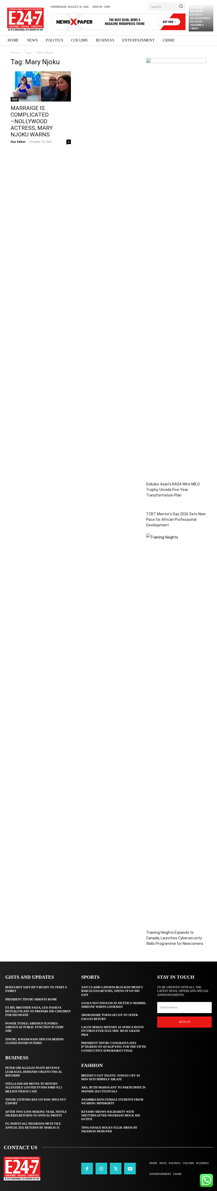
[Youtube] (130, 1168)
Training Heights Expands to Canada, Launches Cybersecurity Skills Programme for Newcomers (174, 938)
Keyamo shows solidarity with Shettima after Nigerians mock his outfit (110, 1115)
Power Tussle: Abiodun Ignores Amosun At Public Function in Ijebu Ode (34, 1027)
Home (15, 52)
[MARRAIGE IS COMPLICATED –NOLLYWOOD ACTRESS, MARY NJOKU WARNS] (41, 86)
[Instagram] (101, 1168)
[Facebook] (87, 1168)
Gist (14, 99)
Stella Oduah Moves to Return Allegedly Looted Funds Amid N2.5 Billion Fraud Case (33, 1087)
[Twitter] (115, 1168)
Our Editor (18, 142)
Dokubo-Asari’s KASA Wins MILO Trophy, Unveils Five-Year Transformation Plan (173, 489)
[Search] (181, 6)
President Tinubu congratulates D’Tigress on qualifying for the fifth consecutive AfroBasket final (113, 1046)
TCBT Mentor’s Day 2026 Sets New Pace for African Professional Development (176, 519)
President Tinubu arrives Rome (31, 999)
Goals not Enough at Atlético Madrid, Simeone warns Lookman (113, 1004)
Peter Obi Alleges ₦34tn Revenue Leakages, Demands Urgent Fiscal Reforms (33, 1071)
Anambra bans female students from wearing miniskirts (112, 1101)
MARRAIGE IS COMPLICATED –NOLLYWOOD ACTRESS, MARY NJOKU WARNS (32, 121)
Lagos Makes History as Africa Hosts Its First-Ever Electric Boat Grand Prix (112, 1031)
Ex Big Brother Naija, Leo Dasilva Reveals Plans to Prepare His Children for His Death (38, 1011)
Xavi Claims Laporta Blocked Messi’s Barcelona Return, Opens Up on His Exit (112, 991)
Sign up (184, 1021)
